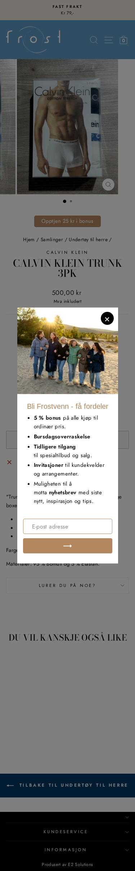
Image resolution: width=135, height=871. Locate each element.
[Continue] (67, 545)
